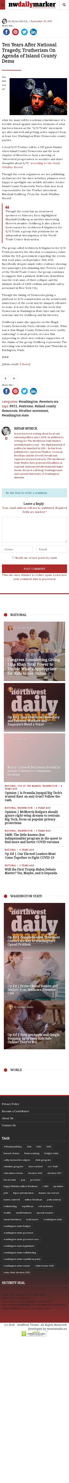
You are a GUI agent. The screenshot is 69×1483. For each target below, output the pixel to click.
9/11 (14, 406)
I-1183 (45, 1186)
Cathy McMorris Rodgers (17, 1159)
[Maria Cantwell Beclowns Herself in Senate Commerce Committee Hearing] (34, 757)
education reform (13, 1173)
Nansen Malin (25, 628)
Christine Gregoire (13, 1166)
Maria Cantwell (12, 1199)
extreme (27, 406)
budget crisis (51, 1153)
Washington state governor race (21, 1239)
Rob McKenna (45, 1206)
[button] (8, 976)
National (10, 786)
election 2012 (35, 1173)
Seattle (7, 1212)
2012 (38, 1146)
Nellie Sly (22, 739)
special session (45, 1212)
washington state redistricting (20, 1252)
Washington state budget (17, 1226)
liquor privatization (23, 1192)
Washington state (16, 415)
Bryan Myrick (19, 21)
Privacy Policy (10, 1104)
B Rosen (24, 364)
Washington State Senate (17, 1265)
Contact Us (9, 1125)
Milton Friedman (33, 1199)
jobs (6, 1192)
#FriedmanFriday (13, 1146)
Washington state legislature (19, 1245)
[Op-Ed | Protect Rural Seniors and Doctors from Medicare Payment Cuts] (34, 976)
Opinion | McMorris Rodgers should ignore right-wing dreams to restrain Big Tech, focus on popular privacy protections (32, 817)
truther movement (34, 411)
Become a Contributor (15, 1111)
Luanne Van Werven (49, 1192)
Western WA (49, 401)
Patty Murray (54, 1199)
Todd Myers (32, 1219)
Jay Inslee (58, 1186)
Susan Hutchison (12, 1219)
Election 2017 (54, 1173)
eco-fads (53, 1166)
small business (24, 1212)
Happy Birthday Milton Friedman (21, 1186)
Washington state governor (18, 1232)
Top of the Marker (29, 786)
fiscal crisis (10, 1179)
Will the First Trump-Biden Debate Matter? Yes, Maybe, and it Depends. (31, 871)
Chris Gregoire (43, 1159)
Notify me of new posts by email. (36, 558)
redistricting (10, 1206)
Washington (29, 401)
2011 (29, 1146)
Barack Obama (11, 1153)
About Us (7, 1118)
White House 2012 (44, 1265)
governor (35, 1179)
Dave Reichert (35, 1166)
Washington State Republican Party (22, 1259)
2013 (48, 1146)
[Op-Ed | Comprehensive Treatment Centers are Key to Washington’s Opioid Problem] (34, 927)
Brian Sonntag (31, 1153)
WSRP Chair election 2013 (17, 1272)
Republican (27, 1206)
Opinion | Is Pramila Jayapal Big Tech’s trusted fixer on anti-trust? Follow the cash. (33, 796)
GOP (23, 1179)
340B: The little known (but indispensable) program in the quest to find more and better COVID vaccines (33, 838)
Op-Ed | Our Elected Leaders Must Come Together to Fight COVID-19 (30, 855)
